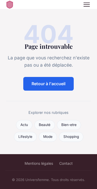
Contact (66, 163)
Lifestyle (25, 137)
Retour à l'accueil (48, 83)
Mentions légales (39, 163)
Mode (48, 137)
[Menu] (86, 5)
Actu (24, 125)
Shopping (71, 137)
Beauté (44, 125)
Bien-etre (69, 125)
